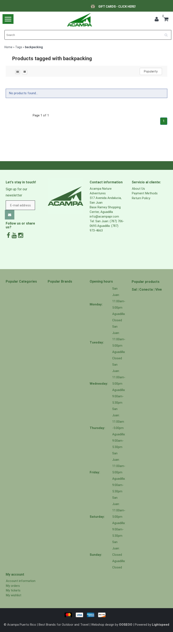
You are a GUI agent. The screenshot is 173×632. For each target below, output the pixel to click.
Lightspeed (160, 625)
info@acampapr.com (104, 216)
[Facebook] (8, 235)
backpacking (34, 47)
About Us (138, 189)
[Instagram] (20, 235)
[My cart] (166, 20)
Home (8, 47)
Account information (20, 581)
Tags (18, 47)
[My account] (157, 20)
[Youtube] (14, 235)
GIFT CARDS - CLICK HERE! (91, 6)
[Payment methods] (86, 615)
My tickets (13, 590)
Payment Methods (145, 193)
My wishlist (13, 595)
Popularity (151, 71)
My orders (13, 586)
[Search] (167, 33)
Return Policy (141, 198)
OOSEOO (125, 625)
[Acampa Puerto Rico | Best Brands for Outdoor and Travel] (79, 20)
